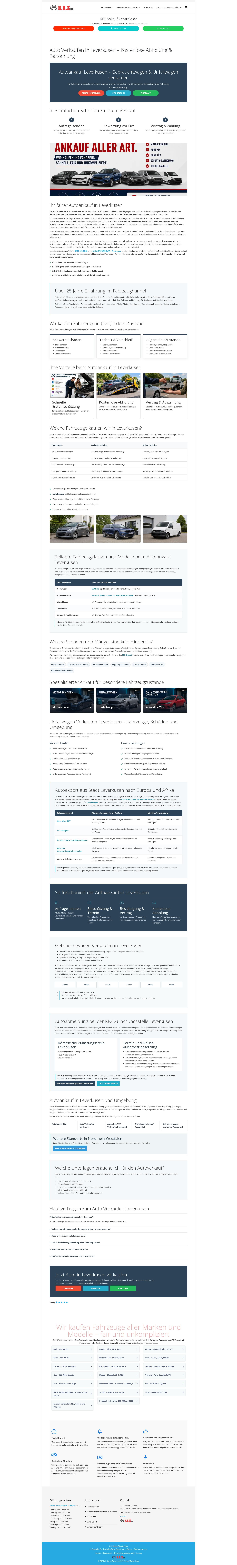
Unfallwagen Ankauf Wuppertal (144, 1125)
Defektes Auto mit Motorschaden (72, 840)
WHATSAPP (146, 93)
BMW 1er (111, 595)
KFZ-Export (127, 655)
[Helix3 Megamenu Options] (186, 7)
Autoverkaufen (93, 1506)
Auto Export (92, 1522)
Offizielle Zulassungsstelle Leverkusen (75, 1083)
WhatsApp (164, 28)
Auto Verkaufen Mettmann (87, 1125)
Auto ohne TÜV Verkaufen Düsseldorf (117, 1125)
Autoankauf (106, 7)
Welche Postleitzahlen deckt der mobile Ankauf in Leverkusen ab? (81, 1229)
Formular (148, 7)
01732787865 (119, 28)
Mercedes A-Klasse (124, 595)
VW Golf (95, 595)
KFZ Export (91, 1517)
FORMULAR (68, 1288)
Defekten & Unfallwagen (127, 7)
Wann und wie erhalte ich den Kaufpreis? (69, 1249)
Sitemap (139, 1553)
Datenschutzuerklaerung (124, 1553)
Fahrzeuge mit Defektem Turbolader (102, 1512)
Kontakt (123, 1516)
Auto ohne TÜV (63, 821)
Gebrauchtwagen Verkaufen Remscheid (173, 1125)
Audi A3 (103, 595)
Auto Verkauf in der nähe (168, 7)
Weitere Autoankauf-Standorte (70, 1148)
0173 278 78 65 (118, 93)
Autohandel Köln (59, 1124)
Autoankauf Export (94, 1527)
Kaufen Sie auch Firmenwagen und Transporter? (72, 1256)
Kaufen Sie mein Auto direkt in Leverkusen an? (72, 1217)
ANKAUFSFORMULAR (75, 28)
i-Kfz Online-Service (108, 1083)
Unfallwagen (58, 494)
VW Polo (95, 589)
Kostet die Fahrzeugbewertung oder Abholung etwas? (75, 1242)
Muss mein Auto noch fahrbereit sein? (68, 1236)
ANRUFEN (95, 1288)
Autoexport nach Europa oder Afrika (137, 799)
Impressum (108, 1553)
